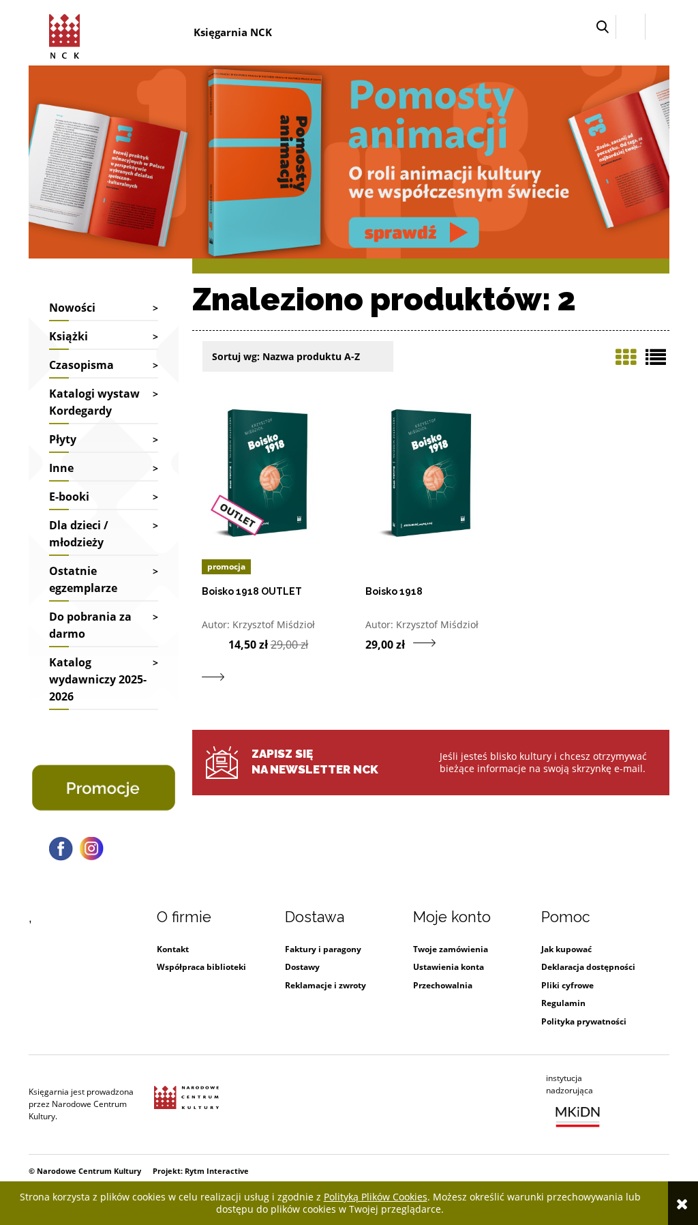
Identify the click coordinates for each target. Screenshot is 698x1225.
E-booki (69, 496)
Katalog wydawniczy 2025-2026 (98, 679)
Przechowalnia (442, 985)
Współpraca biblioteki (201, 967)
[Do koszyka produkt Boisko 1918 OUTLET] (215, 643)
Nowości (72, 307)
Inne (61, 467)
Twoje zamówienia (450, 949)
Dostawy (302, 967)
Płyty (62, 439)
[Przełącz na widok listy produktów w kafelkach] (626, 357)
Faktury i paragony (323, 949)
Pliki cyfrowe (567, 985)
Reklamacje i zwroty (325, 985)
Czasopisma (81, 364)
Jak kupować (566, 949)
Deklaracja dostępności (588, 967)
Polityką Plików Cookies (375, 1196)
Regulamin (563, 1003)
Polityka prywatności (583, 1021)
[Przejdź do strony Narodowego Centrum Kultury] (186, 1104)
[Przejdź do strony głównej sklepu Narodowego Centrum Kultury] (67, 34)
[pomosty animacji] (349, 160)
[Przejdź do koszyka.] (657, 27)
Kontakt (173, 949)
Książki (68, 336)
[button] (602, 26)
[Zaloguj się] (630, 26)
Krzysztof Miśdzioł (273, 624)
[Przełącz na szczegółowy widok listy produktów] (656, 357)
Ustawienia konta (448, 967)
